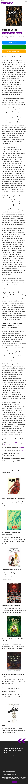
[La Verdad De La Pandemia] (14, 593)
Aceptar (14, 782)
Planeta (21, 447)
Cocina (13, 33)
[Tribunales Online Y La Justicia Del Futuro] (14, 662)
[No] (26, 779)
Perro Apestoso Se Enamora (11, 569)
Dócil (3, 725)
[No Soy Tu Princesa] (14, 688)
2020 (22, 451)
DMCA (14, 774)
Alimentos (6, 33)
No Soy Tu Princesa (8, 691)
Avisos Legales (7, 774)
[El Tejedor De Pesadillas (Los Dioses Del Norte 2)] (14, 626)
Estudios (18, 33)
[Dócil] (14, 713)
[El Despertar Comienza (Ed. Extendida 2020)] (14, 520)
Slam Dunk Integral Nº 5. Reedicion (13, 498)
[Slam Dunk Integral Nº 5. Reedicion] (14, 486)
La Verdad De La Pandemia (11, 605)
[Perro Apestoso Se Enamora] (14, 557)
